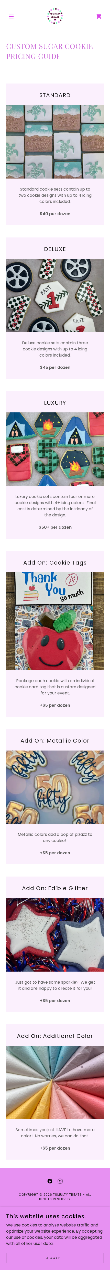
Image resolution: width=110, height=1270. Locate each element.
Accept (54, 1257)
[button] (13, 16)
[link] (55, 16)
